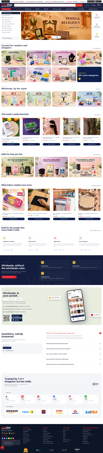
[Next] (59, 37)
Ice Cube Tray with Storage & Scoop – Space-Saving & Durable (31, 138)
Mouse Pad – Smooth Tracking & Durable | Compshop (37, 213)
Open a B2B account (95, 230)
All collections (96, 154)
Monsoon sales (28, 9)
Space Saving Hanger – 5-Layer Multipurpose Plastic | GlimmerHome (62, 214)
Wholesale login (26, 438)
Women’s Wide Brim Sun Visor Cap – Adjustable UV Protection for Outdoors (51, 138)
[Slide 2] (56, 37)
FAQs (64, 436)
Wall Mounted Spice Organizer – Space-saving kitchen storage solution (71, 138)
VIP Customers (26, 441)
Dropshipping (25, 431)
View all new (97, 114)
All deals (98, 89)
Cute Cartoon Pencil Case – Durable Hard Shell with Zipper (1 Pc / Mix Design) (13, 214)
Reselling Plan (85, 441)
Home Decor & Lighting (57, 9)
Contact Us (45, 431)
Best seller (37, 9)
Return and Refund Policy (48, 436)
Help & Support (6, 1)
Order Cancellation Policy (48, 441)
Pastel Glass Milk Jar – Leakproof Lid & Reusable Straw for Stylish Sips (11, 139)
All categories (96, 48)
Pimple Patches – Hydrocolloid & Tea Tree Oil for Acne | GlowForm (88, 214)
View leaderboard (96, 185)
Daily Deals (46, 9)
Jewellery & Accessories (93, 9)
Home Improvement (69, 9)
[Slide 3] (57, 37)
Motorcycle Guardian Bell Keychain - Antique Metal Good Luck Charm (91, 138)
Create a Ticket (26, 436)
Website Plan (85, 436)
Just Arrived (18, 9)
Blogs (64, 431)
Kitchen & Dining (81, 9)
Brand (24, 443)
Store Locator (65, 441)
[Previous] (53, 37)
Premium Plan (85, 431)
